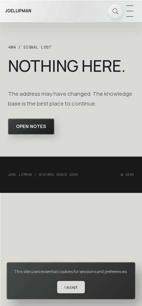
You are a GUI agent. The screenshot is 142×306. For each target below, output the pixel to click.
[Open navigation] (129, 11)
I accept (71, 287)
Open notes (31, 126)
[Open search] (115, 11)
